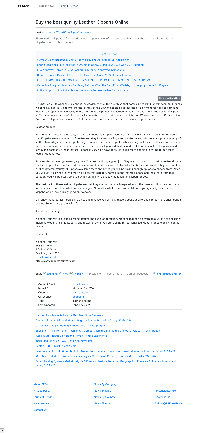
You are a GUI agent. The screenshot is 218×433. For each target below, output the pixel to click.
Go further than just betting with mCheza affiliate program (71, 325)
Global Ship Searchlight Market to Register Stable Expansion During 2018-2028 (84, 320)
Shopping (78, 296)
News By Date (102, 390)
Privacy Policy (41, 390)
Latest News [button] (46, 5)
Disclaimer (95, 273)
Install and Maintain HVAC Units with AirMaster (64, 340)
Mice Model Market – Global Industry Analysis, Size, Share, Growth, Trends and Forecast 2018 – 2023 (97, 356)
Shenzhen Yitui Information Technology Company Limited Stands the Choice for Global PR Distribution (98, 330)
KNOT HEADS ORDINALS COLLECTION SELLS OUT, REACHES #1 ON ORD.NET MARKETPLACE (94, 80)
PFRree (23, 6)
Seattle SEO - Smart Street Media (56, 345)
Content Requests (137, 273)
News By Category (105, 384)
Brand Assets (41, 403)
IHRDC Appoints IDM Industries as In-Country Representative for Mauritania (82, 90)
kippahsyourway (81, 32)
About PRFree (41, 384)
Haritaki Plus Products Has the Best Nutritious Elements (69, 315)
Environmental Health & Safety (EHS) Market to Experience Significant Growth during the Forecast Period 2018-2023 (106, 351)
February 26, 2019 (56, 32)
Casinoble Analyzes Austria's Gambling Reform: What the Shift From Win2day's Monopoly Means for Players (102, 85)
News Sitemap (102, 403)
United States (80, 292)
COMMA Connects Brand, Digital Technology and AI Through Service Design (83, 59)
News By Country (104, 397)
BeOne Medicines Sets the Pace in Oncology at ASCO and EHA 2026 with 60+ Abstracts (90, 64)
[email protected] (46, 257)
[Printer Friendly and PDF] (167, 273)
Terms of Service (43, 397)
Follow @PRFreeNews (168, 403)
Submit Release (69, 5)
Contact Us (40, 409)
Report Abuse (113, 273)
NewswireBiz (162, 397)
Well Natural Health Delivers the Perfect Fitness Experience (71, 335)
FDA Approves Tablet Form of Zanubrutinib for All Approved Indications (80, 69)
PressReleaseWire (165, 390)
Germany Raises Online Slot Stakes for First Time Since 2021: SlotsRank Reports (85, 75)
